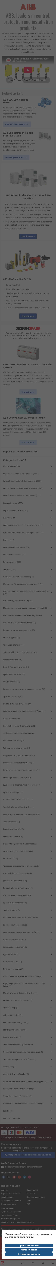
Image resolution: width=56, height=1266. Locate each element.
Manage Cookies (29, 1250)
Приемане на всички (29, 1245)
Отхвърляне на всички (29, 1254)
